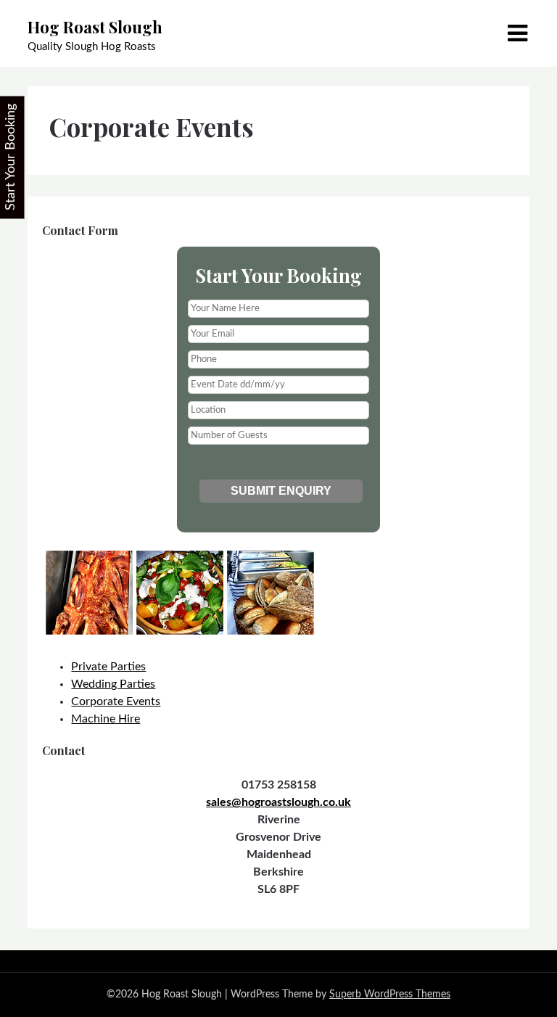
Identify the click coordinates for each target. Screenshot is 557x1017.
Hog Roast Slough (95, 27)
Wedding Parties (113, 684)
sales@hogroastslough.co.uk (278, 802)
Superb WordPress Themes (389, 994)
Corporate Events (115, 701)
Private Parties (108, 666)
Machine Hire (105, 719)
